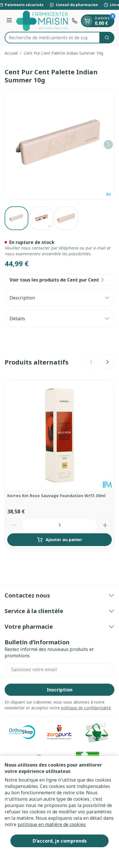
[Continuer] (108, 144)
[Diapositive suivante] (107, 362)
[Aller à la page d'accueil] (42, 20)
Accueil (11, 53)
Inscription (59, 690)
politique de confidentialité (86, 707)
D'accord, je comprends (60, 841)
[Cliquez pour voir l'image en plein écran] (59, 144)
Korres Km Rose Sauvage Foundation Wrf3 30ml (56, 495)
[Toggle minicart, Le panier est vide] (87, 21)
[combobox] (52, 37)
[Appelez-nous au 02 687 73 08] (74, 21)
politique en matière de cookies (52, 824)
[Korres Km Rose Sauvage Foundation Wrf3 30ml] (59, 435)
